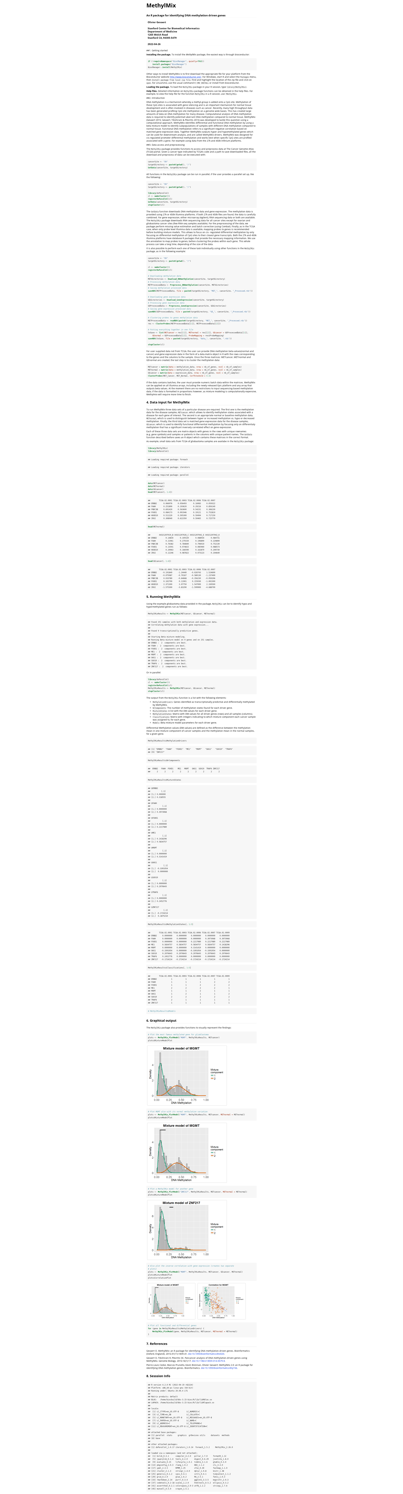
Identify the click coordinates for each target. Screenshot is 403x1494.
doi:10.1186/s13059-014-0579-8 (208, 1360)
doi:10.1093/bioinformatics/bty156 (219, 1367)
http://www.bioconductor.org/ (185, 76)
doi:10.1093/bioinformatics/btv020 (206, 1353)
